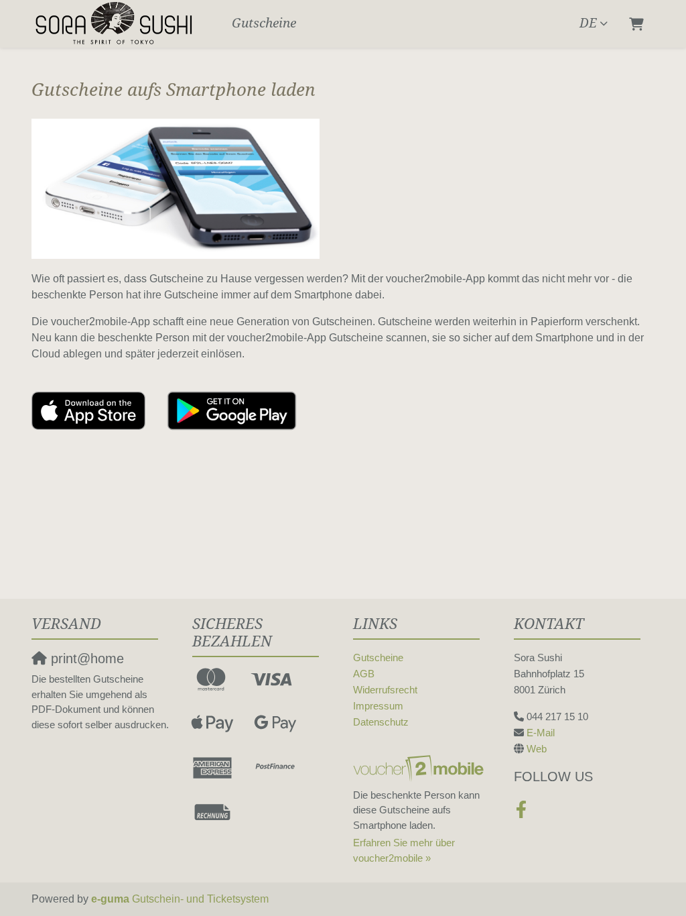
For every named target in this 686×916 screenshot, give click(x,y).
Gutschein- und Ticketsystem (180, 899)
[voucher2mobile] (420, 768)
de (588, 23)
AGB (363, 673)
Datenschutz (381, 722)
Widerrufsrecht (385, 689)
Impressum (378, 705)
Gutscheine (264, 23)
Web (537, 748)
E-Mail (541, 732)
